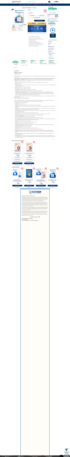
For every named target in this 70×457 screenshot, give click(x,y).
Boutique (24, 4)
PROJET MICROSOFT (51, 48)
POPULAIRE (40, 33)
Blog (41, 4)
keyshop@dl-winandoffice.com (49, 455)
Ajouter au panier (39, 20)
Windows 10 (50, 54)
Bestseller (50, 41)
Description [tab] (15, 67)
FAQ (31, 4)
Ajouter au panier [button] (17, 163)
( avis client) (33, 9)
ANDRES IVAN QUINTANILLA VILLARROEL (7, 455)
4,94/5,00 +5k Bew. (22, 456)
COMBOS (49, 43)
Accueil (21, 4)
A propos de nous (36, 4)
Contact (44, 4)
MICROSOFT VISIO (50, 49)
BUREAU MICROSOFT (51, 46)
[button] (25, 10)
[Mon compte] (54, 1)
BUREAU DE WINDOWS (36, 33)
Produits (28, 4)
